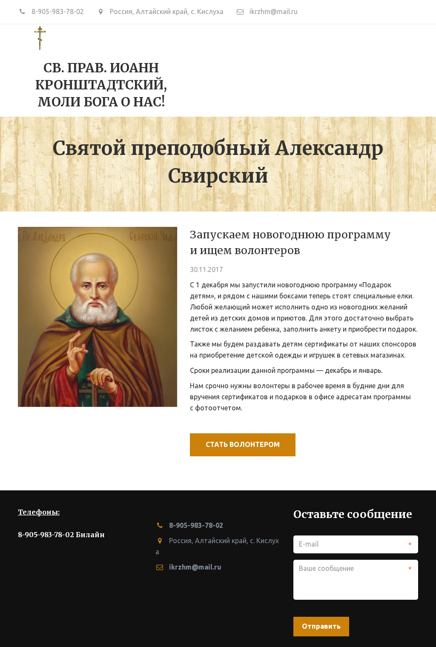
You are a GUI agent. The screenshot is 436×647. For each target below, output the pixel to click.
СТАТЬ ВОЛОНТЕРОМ (243, 444)
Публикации (292, 70)
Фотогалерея (84, 70)
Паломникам (361, 70)
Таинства (199, 70)
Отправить (321, 626)
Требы (243, 70)
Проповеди (146, 70)
